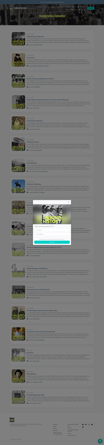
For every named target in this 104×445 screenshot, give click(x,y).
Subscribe (52, 242)
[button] (68, 202)
